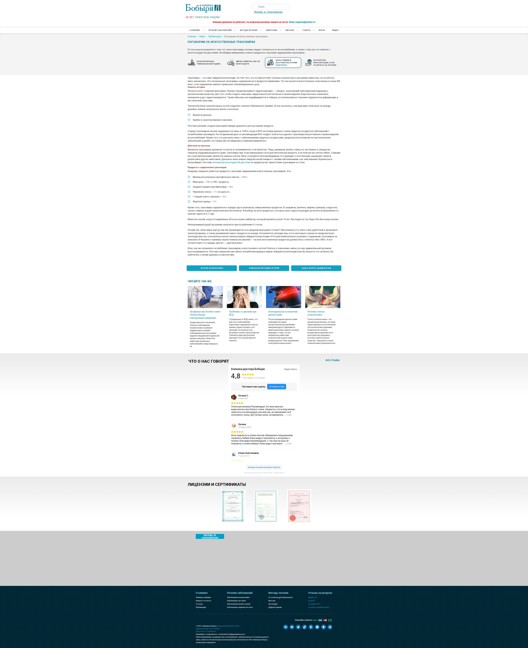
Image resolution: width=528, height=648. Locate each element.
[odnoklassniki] (311, 627)
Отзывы (199, 604)
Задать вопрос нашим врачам (316, 268)
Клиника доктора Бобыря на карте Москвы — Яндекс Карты (264, 472)
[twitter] (298, 627)
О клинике (194, 30)
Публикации (201, 607)
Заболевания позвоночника (238, 597)
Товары (306, 30)
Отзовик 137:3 (314, 604)
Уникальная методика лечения (264, 268)
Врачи (322, 30)
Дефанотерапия (275, 607)
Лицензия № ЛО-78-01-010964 (208, 629)
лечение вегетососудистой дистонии (231, 162)
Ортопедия (272, 604)
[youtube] (292, 627)
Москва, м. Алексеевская (268, 12)
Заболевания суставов (236, 601)
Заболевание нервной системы (240, 607)
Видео (335, 30)
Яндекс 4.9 (312, 597)
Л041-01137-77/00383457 (206, 631)
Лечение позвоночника (211, 268)
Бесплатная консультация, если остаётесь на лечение (325, 62)
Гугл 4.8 (311, 601)
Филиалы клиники (203, 597)
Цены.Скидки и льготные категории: (287, 62)
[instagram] (317, 627)
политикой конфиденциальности (232, 634)
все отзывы (333, 360)
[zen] (323, 627)
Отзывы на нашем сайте (318, 607)
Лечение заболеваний (220, 30)
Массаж (290, 30)
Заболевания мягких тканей (238, 604)
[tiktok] (304, 627)
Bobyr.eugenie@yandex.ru (302, 22)
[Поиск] (254, 6)
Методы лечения (249, 30)
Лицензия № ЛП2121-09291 (229, 626)
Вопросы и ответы (203, 601)
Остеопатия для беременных (280, 597)
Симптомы (271, 30)
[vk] (285, 627)
